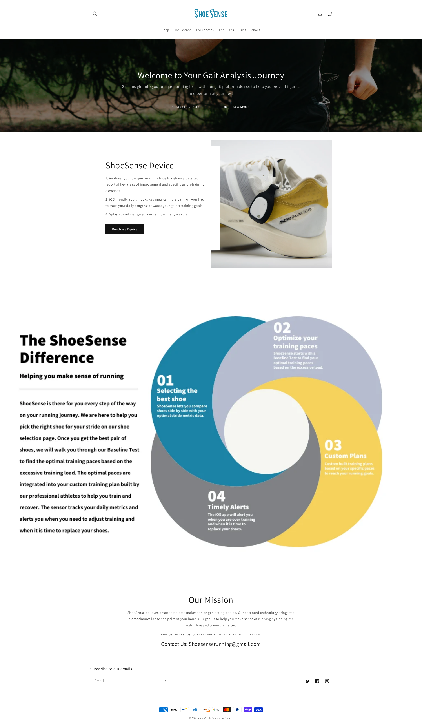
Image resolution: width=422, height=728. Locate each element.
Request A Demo (236, 106)
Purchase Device (125, 229)
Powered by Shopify (222, 718)
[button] (95, 13)
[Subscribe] (164, 681)
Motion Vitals (204, 718)
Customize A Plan (185, 106)
